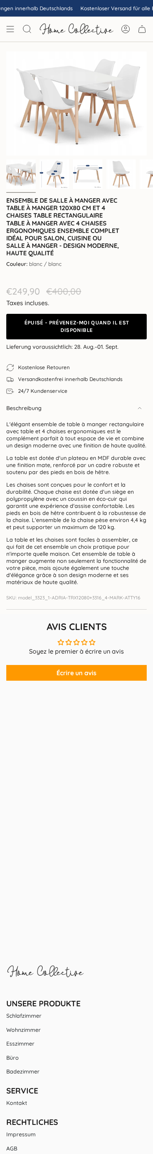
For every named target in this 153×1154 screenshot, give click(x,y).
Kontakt (16, 1102)
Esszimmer (20, 1043)
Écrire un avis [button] (76, 673)
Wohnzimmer (23, 1029)
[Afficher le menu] (10, 29)
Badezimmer (23, 1071)
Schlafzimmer (24, 1015)
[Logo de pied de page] (45, 975)
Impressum (21, 1134)
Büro (12, 1057)
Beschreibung (24, 408)
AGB (11, 1148)
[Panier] (142, 29)
